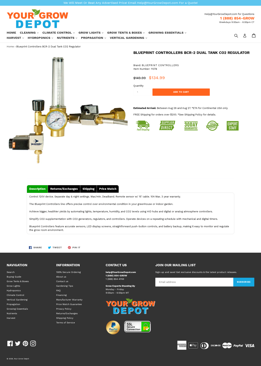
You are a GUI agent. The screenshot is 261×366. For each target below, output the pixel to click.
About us (61, 276)
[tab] (37, 189)
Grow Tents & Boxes (127, 32)
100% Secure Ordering (68, 272)
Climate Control (60, 32)
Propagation (95, 38)
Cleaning (31, 32)
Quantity (138, 85)
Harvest (17, 38)
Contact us (62, 281)
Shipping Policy (64, 318)
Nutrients (69, 38)
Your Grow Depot (21, 359)
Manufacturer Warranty (69, 299)
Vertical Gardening (130, 38)
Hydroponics (42, 38)
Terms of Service (65, 322)
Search (11, 272)
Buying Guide (14, 276)
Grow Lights (93, 32)
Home (11, 32)
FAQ (58, 290)
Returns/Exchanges (67, 313)
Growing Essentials (169, 32)
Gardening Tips (64, 286)
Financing (61, 295)
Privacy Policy (63, 309)
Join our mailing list (175, 265)
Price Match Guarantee (69, 304)
